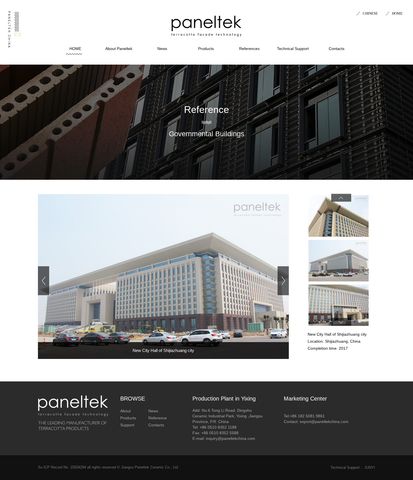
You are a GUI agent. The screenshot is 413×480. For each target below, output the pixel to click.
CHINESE (370, 13)
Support (127, 425)
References (249, 48)
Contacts (336, 48)
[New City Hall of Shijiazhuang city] (163, 280)
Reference (157, 418)
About (125, 411)
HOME (397, 13)
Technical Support (293, 48)
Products (206, 48)
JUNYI (369, 467)
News (162, 48)
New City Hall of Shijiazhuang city (163, 350)
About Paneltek (118, 48)
